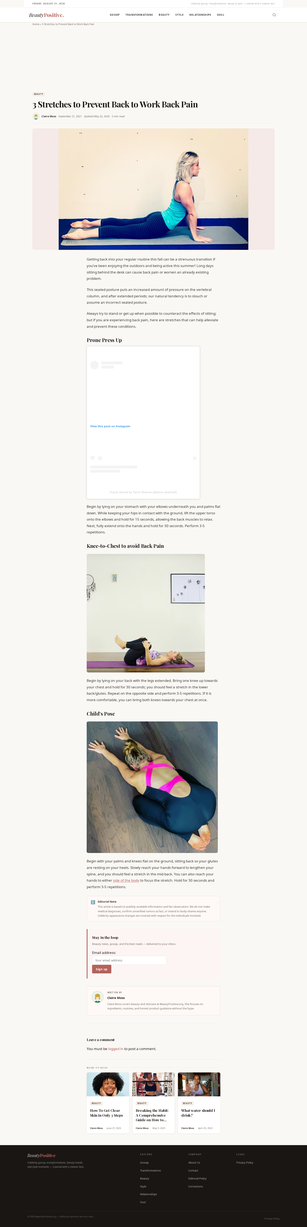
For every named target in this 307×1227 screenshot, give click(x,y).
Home (35, 24)
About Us (194, 1162)
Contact (193, 1170)
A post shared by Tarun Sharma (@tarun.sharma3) (143, 492)
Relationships (200, 14)
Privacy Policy (244, 1162)
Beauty (164, 14)
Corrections (195, 1186)
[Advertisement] (153, 58)
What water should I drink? (198, 1112)
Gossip (115, 14)
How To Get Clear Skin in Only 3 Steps (106, 1112)
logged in (115, 1048)
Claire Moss (49, 116)
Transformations (139, 14)
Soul (221, 14)
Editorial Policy (197, 1178)
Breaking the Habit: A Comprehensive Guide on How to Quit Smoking (152, 1117)
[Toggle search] (274, 15)
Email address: (104, 952)
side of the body (126, 880)
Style (179, 14)
